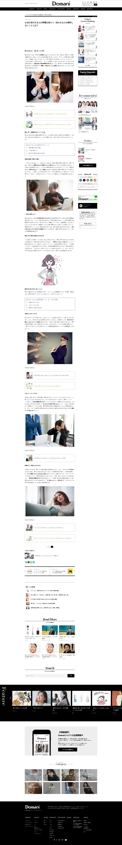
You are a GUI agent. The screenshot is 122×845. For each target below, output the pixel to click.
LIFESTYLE (52, 9)
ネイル (35, 831)
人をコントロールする (34, 305)
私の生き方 (51, 833)
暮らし (50, 820)
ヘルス (50, 826)
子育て (50, 828)
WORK (45, 9)
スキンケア (36, 822)
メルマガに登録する (67, 749)
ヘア (35, 824)
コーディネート (27, 820)
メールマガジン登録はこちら (88, 183)
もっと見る (87, 65)
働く (28, 14)
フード (50, 822)
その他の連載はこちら (88, 165)
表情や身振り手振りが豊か (35, 147)
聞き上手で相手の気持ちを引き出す (37, 153)
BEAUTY (39, 9)
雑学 (31, 14)
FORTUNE (76, 9)
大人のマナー (82, 82)
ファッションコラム (28, 822)
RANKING (90, 9)
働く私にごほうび (90, 80)
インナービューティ (37, 833)
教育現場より (60, 824)
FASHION (32, 9)
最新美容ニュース (37, 828)
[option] (21, 701)
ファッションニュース (29, 826)
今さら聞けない (82, 77)
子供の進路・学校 (61, 828)
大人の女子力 (82, 80)
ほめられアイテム (90, 82)
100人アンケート (52, 835)
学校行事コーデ (60, 822)
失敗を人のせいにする (34, 302)
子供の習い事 (60, 826)
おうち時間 (87, 84)
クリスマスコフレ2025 (38, 829)
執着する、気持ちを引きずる (35, 307)
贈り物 (50, 837)
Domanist (81, 84)
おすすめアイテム (28, 824)
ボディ (35, 826)
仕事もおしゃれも (90, 77)
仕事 (44, 822)
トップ (26, 14)
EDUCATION (61, 9)
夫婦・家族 (51, 831)
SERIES (83, 9)
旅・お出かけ (51, 829)
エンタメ (51, 824)
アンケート (87, 205)
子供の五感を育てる (61, 820)
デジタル (45, 824)
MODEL (69, 9)
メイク (35, 820)
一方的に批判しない (33, 150)
